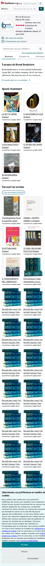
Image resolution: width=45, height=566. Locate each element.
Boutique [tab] (9, 56)
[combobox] (26, 9)
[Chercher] (41, 9)
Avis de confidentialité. (29, 541)
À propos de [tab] (24, 56)
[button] (40, 48)
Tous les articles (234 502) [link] (13, 192)
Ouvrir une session (30, 3)
